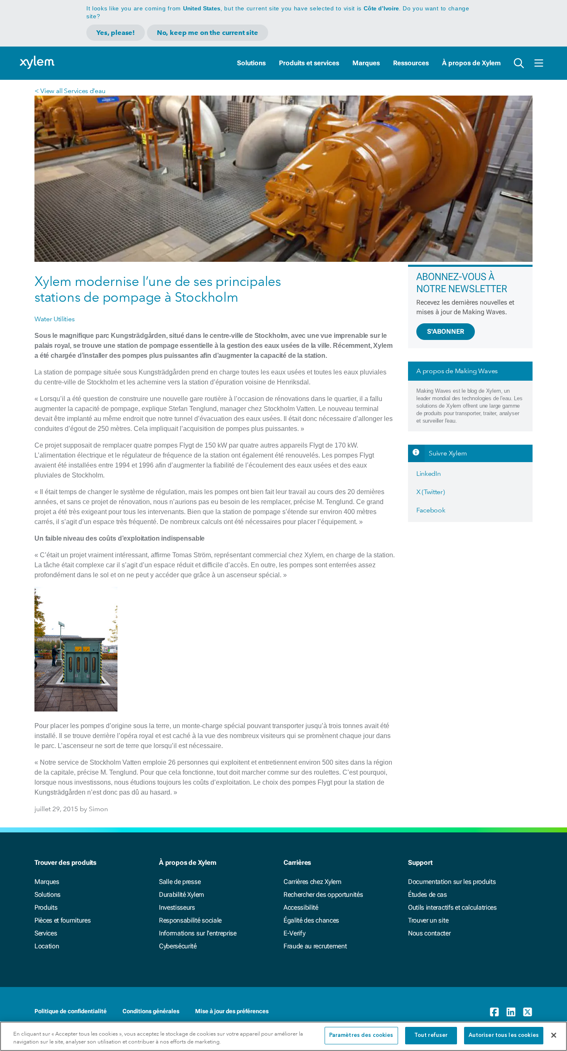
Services (45, 933)
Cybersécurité (178, 946)
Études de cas (427, 894)
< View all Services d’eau (69, 91)
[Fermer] (554, 1035)
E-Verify (294, 933)
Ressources (411, 63)
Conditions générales (150, 1011)
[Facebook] (494, 1012)
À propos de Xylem (471, 63)
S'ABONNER (445, 331)
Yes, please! (115, 33)
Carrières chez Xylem (313, 882)
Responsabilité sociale (190, 920)
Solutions (251, 63)
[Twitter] (528, 1012)
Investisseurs (177, 907)
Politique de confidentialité (70, 1011)
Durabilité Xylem (181, 894)
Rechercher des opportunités (323, 894)
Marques (366, 63)
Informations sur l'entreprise (198, 933)
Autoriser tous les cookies (504, 1035)
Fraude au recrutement (315, 946)
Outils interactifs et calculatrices (452, 907)
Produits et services (309, 63)
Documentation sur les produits (452, 882)
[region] (283, 1036)
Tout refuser (431, 1035)
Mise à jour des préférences (232, 1011)
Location (46, 946)
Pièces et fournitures (62, 920)
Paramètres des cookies (361, 1035)
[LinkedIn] (511, 1012)
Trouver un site (428, 920)
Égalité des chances (311, 920)
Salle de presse (179, 882)
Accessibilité (301, 907)
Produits (45, 907)
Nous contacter (429, 933)
